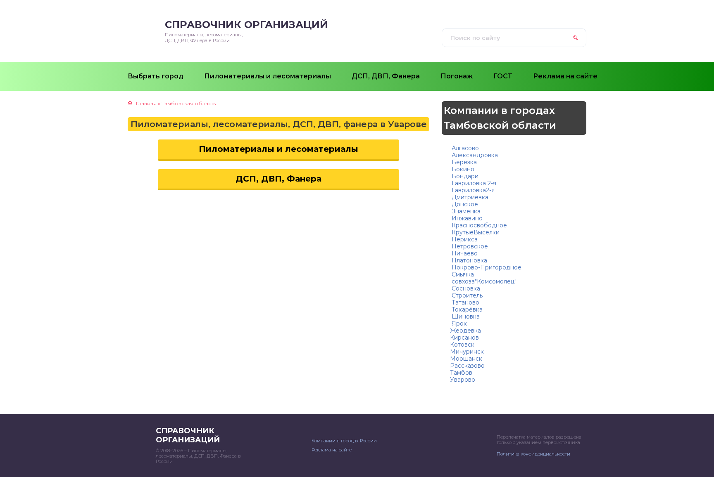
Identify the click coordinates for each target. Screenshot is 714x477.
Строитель (466, 295)
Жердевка (465, 330)
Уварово (462, 379)
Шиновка (465, 316)
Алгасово (464, 148)
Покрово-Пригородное (485, 267)
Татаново (464, 302)
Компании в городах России (344, 441)
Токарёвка (466, 309)
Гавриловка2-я (472, 190)
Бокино (462, 169)
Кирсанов (464, 337)
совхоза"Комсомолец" (483, 281)
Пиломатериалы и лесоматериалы (278, 149)
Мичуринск (467, 351)
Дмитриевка (469, 197)
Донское (464, 204)
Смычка (462, 274)
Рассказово (467, 365)
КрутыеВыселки (475, 232)
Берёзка (463, 162)
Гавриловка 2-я (473, 183)
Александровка (474, 155)
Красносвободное (478, 225)
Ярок (458, 323)
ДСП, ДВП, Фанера (278, 179)
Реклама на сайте (332, 450)
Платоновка (468, 260)
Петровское (469, 246)
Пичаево (464, 253)
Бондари (464, 176)
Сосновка (465, 288)
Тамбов (461, 372)
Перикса (464, 239)
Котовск (462, 344)
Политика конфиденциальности (533, 454)
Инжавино (466, 218)
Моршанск (466, 358)
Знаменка (465, 211)
